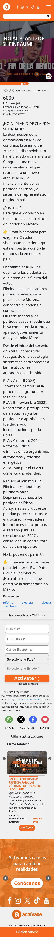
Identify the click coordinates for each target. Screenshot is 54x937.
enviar (9, 727)
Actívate (27, 827)
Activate (24, 678)
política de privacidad (29, 699)
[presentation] (4, 758)
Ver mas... (14, 815)
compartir (27, 727)
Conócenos (27, 883)
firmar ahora (27, 932)
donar (44, 727)
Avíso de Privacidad (19, 925)
